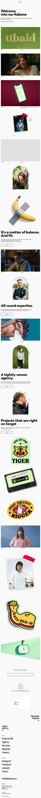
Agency (6, 386)
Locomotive (7, 796)
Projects (6, 432)
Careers (6, 245)
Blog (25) (6, 749)
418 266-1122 (5, 789)
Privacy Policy (4, 792)
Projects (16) (7, 738)
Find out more (20, 38)
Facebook (6, 764)
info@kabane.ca (9, 778)
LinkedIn (6, 768)
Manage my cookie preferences (6, 793)
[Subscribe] (31, 674)
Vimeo (5, 771)
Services (6, 314)
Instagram (6, 761)
